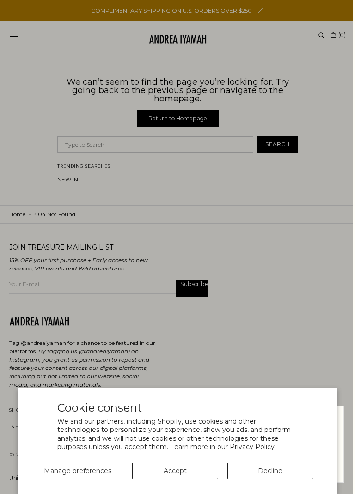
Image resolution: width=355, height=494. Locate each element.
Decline (270, 471)
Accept (175, 471)
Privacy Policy (252, 447)
